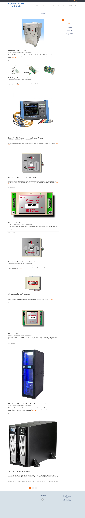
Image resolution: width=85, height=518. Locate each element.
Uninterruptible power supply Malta (37, 481)
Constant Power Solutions (14, 52)
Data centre (12, 481)
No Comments (29, 52)
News (9, 60)
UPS (22, 413)
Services (12, 60)
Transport (30, 481)
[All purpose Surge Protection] (33, 283)
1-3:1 (9, 481)
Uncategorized (20, 413)
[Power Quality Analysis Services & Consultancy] (33, 113)
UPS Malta (24, 413)
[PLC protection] (33, 319)
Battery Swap (50, 481)
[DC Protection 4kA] (33, 205)
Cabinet (10, 413)
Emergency (19, 481)
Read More (14, 57)
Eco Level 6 (53, 481)
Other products (15, 413)
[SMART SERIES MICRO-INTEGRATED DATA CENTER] (33, 374)
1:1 (10, 481)
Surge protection (13, 187)
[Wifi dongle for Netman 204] (33, 70)
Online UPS (27, 481)
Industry (22, 481)
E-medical (16, 481)
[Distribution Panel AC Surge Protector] (33, 163)
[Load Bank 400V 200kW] (33, 33)
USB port (15, 482)
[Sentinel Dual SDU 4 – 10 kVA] (33, 443)
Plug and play (12, 482)
